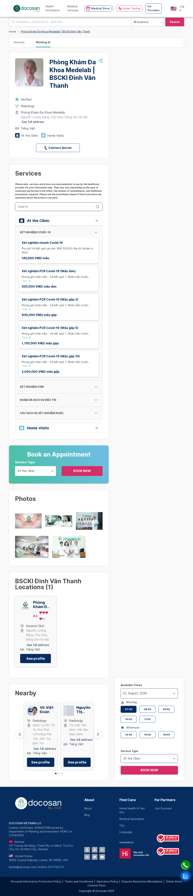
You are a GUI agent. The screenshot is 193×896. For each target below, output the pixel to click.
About (89, 800)
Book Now (82, 471)
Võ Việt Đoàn (47, 709)
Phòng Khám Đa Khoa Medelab (41, 604)
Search (175, 21)
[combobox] (70, 22)
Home (12, 31)
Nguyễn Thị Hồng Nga (83, 709)
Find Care (127, 800)
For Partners (165, 800)
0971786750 (56, 867)
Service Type (25, 462)
